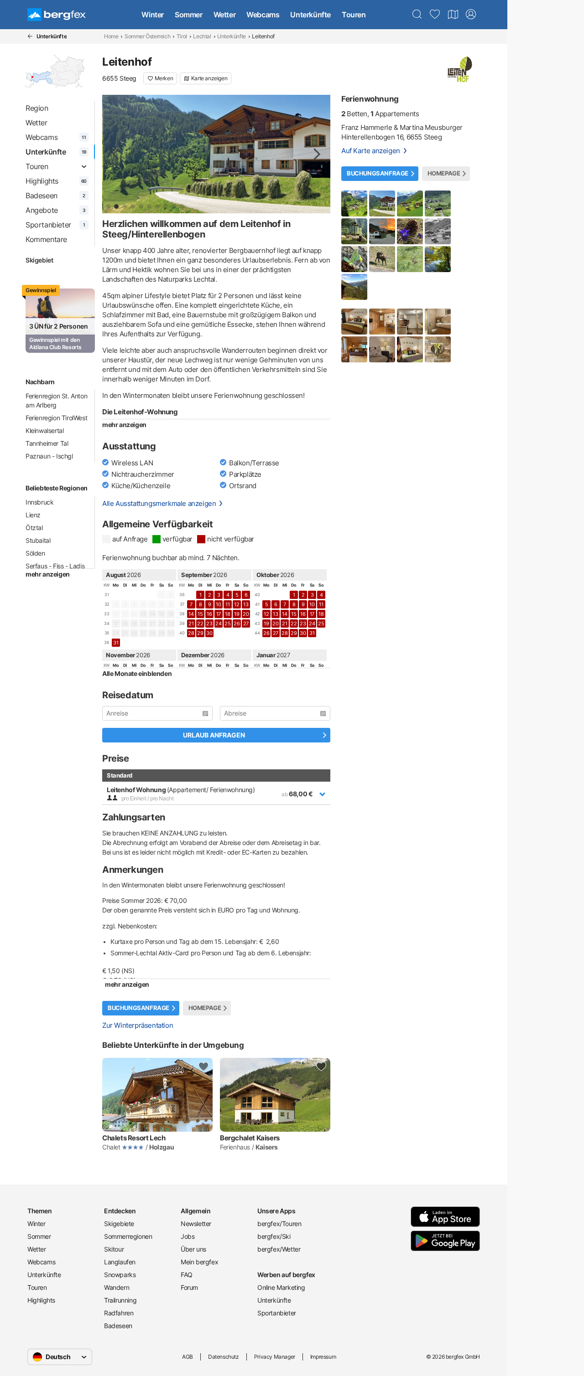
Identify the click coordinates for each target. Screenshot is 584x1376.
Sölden (35, 553)
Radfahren (118, 1313)
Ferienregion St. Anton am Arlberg (56, 400)
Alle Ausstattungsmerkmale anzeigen (159, 503)
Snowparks (120, 1274)
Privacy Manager (274, 1356)
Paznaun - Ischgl (49, 456)
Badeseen (118, 1326)
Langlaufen (120, 1262)
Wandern (116, 1287)
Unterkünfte (310, 14)
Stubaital (38, 540)
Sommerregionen (128, 1236)
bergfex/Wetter (278, 1249)
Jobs (187, 1236)
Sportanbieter (276, 1313)
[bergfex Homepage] (56, 14)
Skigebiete (119, 1223)
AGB (187, 1356)
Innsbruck (39, 502)
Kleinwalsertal (44, 430)
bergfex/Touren (279, 1223)
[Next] (316, 154)
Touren (354, 14)
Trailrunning (120, 1300)
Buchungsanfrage (138, 1008)
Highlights (41, 1300)
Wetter (225, 14)
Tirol (182, 36)
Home (111, 36)
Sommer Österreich (147, 36)
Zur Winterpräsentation (137, 1025)
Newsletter (196, 1223)
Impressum (323, 1356)
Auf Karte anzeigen (370, 150)
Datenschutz (223, 1356)
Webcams (262, 14)
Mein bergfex (199, 1262)
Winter (152, 14)
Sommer (189, 14)
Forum (189, 1287)
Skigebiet (39, 260)
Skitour (114, 1249)
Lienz (33, 515)
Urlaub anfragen (214, 735)
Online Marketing (281, 1287)
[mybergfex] (471, 14)
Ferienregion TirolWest (56, 418)
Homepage (204, 1008)
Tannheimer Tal (47, 443)
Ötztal (34, 527)
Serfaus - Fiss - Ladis (55, 566)
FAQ (187, 1274)
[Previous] (117, 154)
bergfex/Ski (274, 1236)
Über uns (193, 1249)
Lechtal (202, 36)
